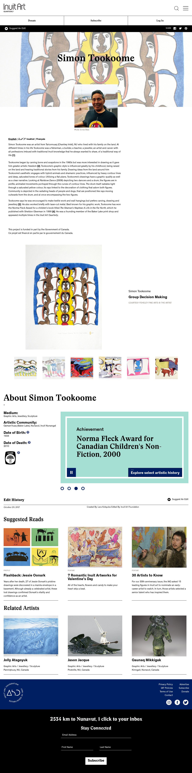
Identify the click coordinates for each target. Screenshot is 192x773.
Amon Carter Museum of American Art (117, 442)
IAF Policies (167, 688)
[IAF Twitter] (185, 702)
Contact (169, 695)
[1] (13, 155)
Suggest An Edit (17, 28)
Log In (160, 20)
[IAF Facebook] (177, 702)
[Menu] (185, 8)
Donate (32, 20)
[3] (19, 204)
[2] (38, 166)
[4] (53, 212)
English (12, 139)
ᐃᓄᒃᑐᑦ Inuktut (26, 139)
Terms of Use (166, 692)
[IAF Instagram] (169, 702)
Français (40, 139)
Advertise (184, 684)
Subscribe (96, 20)
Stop (71, 472)
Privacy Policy (166, 684)
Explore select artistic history (155, 473)
